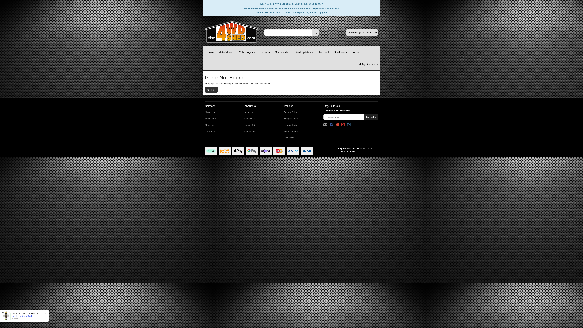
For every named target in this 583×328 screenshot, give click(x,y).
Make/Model (226, 52)
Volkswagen (246, 52)
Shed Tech (323, 52)
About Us (248, 112)
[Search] (315, 32)
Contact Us (249, 118)
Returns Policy (291, 125)
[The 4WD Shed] (231, 31)
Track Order (210, 118)
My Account (210, 112)
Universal (265, 52)
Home (210, 52)
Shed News (340, 52)
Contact (356, 52)
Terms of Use (250, 125)
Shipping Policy (291, 118)
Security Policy (291, 131)
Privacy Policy (290, 112)
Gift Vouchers (211, 131)
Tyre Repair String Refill (22, 316)
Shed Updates (303, 52)
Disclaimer (289, 138)
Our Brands (282, 52)
